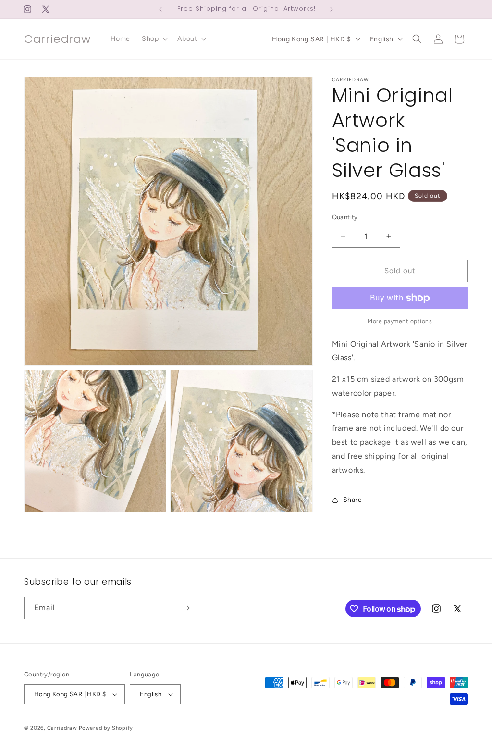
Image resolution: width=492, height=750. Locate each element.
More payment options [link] (400, 321)
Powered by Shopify (106, 728)
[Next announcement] (331, 9)
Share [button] (352, 500)
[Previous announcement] (160, 9)
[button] (154, 39)
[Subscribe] (186, 608)
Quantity (345, 217)
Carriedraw (62, 728)
